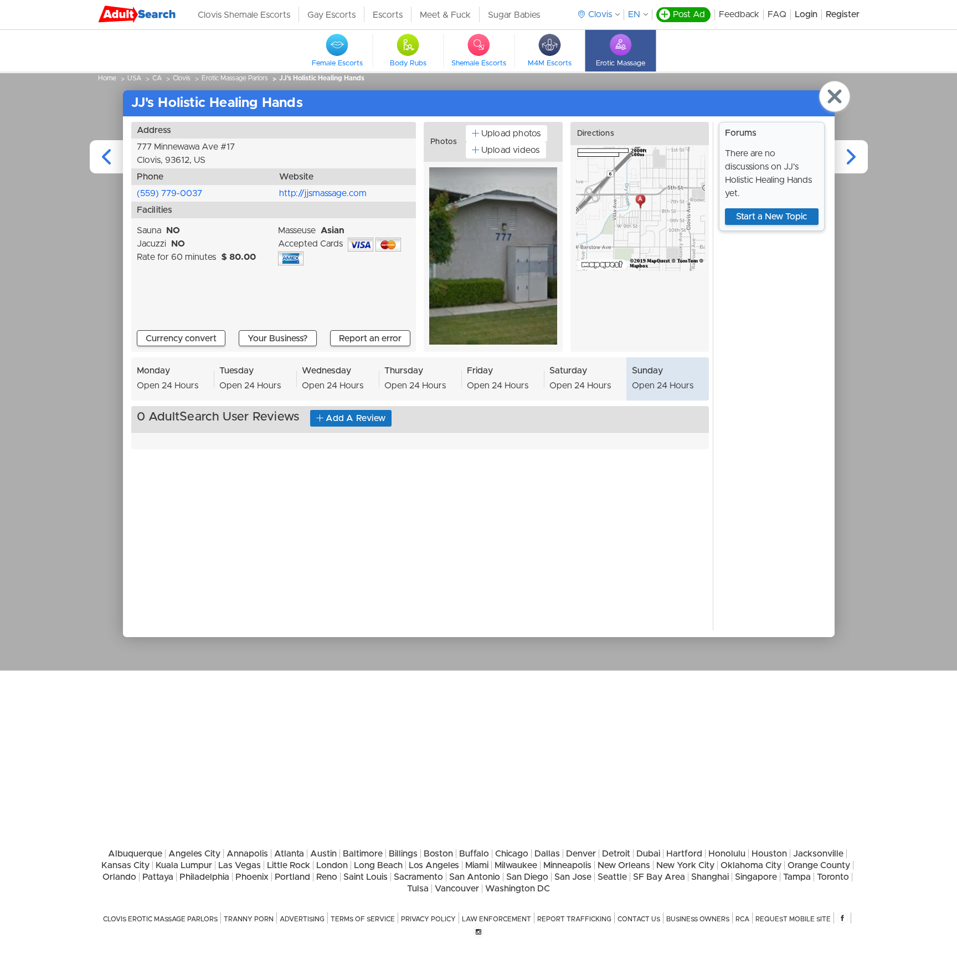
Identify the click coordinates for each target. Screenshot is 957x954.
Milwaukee (516, 865)
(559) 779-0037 (169, 193)
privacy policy (428, 919)
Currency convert (181, 338)
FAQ (777, 14)
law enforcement (496, 919)
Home (107, 78)
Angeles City (194, 853)
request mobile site (793, 919)
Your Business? (278, 338)
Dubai (648, 853)
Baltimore (363, 853)
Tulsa (418, 888)
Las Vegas (239, 865)
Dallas (547, 853)
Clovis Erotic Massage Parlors (160, 919)
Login (806, 14)
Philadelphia (204, 877)
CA (157, 78)
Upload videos (510, 150)
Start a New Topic (771, 216)
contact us (639, 919)
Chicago (511, 853)
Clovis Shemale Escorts (244, 15)
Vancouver (457, 888)
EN (634, 14)
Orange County (819, 865)
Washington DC (517, 888)
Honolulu (726, 853)
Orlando (119, 877)
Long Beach (378, 865)
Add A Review (355, 418)
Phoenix (252, 877)
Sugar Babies (514, 15)
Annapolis (247, 853)
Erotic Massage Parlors (235, 78)
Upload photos (511, 133)
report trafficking (574, 919)
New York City (685, 865)
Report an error (370, 338)
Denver (581, 853)
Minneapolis (567, 865)
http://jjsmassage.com (323, 193)
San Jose (572, 877)
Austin (323, 853)
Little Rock (288, 865)
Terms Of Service (363, 919)
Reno (326, 877)
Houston (769, 853)
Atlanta (289, 853)
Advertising (302, 919)
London (332, 865)
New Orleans (624, 865)
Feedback (739, 14)
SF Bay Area (659, 877)
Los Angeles (434, 865)
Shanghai (710, 877)
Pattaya (157, 877)
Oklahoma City (751, 865)
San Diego (527, 877)
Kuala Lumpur (184, 865)
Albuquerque (135, 853)
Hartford (684, 853)
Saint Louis (365, 877)
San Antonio (474, 877)
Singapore (756, 877)
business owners (697, 919)
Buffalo (474, 853)
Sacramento (418, 877)
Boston (438, 853)
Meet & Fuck (445, 15)
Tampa (797, 877)
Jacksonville (818, 853)
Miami (476, 865)
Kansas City (125, 865)
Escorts (388, 15)
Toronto (833, 877)
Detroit (616, 853)
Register (843, 14)
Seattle (612, 877)
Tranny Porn (249, 919)
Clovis (182, 78)
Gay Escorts (331, 15)
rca (742, 919)
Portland (292, 877)
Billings (403, 853)
